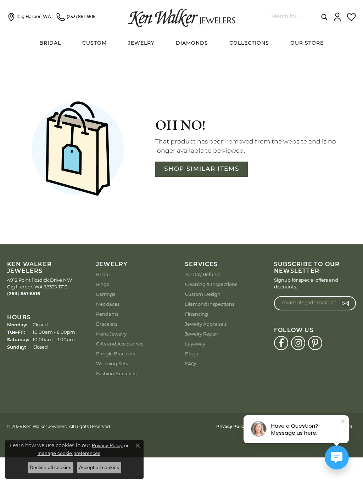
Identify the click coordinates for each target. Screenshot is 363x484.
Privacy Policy (231, 427)
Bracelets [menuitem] (106, 324)
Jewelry (141, 43)
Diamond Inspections (209, 304)
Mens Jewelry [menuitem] (111, 334)
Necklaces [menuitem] (107, 304)
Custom (94, 43)
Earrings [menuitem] (105, 294)
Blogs (191, 354)
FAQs (191, 364)
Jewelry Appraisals (206, 324)
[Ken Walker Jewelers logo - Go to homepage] (181, 17)
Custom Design (202, 294)
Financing (196, 314)
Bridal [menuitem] (103, 274)
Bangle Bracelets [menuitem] (115, 354)
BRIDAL (50, 43)
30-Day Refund (202, 274)
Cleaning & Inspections (211, 284)
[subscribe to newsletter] (345, 303)
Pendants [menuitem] (107, 314)
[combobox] (294, 17)
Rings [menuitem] (102, 284)
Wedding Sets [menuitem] (112, 364)
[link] (29, 17)
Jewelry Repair (201, 334)
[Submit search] (323, 17)
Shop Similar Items (201, 169)
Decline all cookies (50, 467)
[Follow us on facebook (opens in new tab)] (281, 343)
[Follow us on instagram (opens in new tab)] (298, 343)
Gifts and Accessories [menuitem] (119, 344)
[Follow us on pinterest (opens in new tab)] (315, 343)
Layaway (195, 344)
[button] (337, 17)
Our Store (307, 43)
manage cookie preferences (69, 453)
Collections (249, 43)
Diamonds (192, 43)
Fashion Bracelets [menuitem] (116, 374)
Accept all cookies (99, 467)
